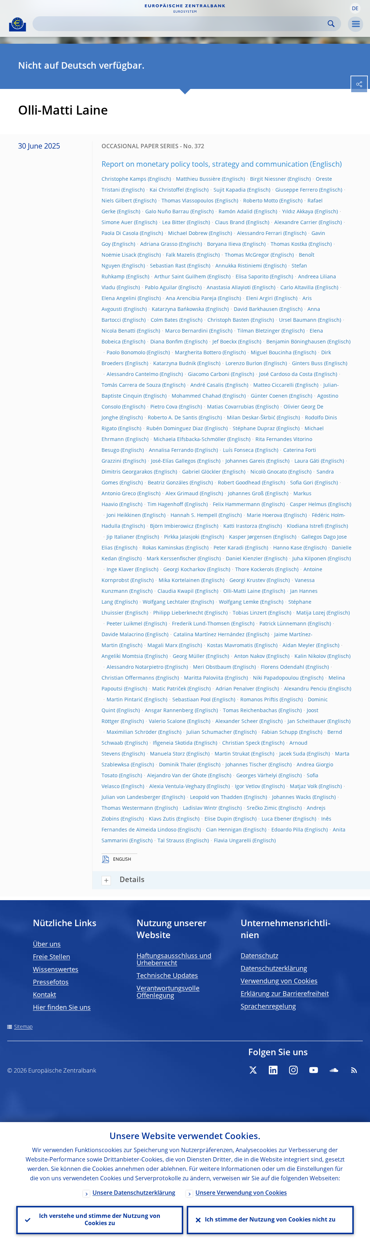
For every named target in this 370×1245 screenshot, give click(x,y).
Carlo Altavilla (297, 287)
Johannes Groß (246, 493)
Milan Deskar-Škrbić (251, 417)
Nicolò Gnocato (268, 472)
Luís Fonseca (238, 450)
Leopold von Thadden (216, 797)
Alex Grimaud (181, 493)
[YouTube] (313, 1070)
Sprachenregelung (268, 1007)
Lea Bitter (173, 222)
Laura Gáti (306, 461)
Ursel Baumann (298, 320)
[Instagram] (293, 1070)
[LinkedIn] (273, 1070)
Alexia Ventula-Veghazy (177, 786)
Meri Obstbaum (212, 667)
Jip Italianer (120, 537)
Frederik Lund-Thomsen (201, 623)
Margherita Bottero (198, 352)
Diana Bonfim (166, 342)
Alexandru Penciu (305, 689)
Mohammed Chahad (196, 396)
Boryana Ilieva (224, 244)
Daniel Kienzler (244, 558)
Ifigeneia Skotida (173, 743)
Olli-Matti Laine (242, 591)
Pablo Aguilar (161, 287)
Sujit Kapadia (230, 190)
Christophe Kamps (124, 179)
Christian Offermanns (128, 678)
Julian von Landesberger (131, 797)
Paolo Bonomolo (126, 352)
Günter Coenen (269, 396)
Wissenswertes (55, 970)
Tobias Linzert (250, 613)
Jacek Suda (292, 754)
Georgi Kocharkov (184, 569)
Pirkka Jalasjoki (181, 537)
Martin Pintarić (125, 699)
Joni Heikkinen (124, 515)
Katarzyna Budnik (174, 363)
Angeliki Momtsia (122, 656)
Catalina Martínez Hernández (209, 634)
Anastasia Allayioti (229, 287)
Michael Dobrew (187, 233)
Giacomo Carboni (208, 374)
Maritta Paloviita (203, 678)
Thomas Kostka (289, 244)
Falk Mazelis (180, 255)
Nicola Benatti (118, 331)
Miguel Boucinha (271, 352)
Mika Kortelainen (179, 580)
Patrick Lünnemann (282, 623)
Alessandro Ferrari (259, 233)
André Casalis (207, 385)
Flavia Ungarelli (232, 840)
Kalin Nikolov (310, 656)
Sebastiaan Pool (191, 699)
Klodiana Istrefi (305, 526)
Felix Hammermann (236, 504)
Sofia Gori (301, 482)
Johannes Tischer (246, 764)
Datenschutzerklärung (274, 969)
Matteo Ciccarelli (273, 385)
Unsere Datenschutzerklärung (133, 1193)
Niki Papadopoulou (276, 678)
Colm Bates (164, 320)
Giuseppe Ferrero (296, 190)
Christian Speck (241, 743)
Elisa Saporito (252, 276)
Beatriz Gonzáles (168, 482)
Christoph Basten (228, 320)
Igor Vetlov (247, 786)
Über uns (47, 944)
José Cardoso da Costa (286, 374)
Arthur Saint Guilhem (180, 276)
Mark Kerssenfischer (171, 558)
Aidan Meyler (299, 645)
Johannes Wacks (291, 797)
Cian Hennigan (224, 830)
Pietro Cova (163, 407)
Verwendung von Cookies (279, 981)
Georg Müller (189, 656)
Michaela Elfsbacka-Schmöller (190, 439)
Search (331, 23)
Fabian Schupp (280, 732)
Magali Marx (162, 645)
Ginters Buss (307, 363)
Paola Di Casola (120, 233)
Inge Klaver (120, 569)
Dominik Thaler (177, 764)
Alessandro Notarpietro (135, 667)
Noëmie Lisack (119, 255)
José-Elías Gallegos (173, 461)
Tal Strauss (171, 840)
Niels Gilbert (117, 201)
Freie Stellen (51, 957)
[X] (253, 1070)
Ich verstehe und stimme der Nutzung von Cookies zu (99, 1220)
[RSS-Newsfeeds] (354, 1070)
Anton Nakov (249, 656)
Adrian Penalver (235, 689)
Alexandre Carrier (295, 222)
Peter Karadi (229, 548)
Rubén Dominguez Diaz (174, 428)
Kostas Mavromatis (230, 645)
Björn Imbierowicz (172, 526)
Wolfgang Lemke (239, 602)
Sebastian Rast (168, 266)
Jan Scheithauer (307, 721)
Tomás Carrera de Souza (131, 385)
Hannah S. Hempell (194, 515)
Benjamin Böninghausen (296, 342)
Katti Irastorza (240, 526)
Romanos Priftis (259, 699)
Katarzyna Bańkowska (178, 309)
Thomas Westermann (127, 808)
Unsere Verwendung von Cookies (241, 1193)
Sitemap (23, 1027)
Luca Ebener (277, 819)
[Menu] (355, 24)
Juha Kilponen (309, 558)
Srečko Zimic (262, 808)
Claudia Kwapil (176, 591)
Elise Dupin (218, 819)
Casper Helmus (308, 504)
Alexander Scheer (236, 721)
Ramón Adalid (236, 211)
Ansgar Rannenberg (169, 710)
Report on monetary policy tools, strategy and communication (205, 164)
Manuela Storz (167, 754)
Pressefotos (51, 982)
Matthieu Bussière (198, 179)
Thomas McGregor (247, 255)
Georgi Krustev (247, 580)
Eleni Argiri (259, 298)
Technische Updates (167, 976)
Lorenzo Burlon (243, 363)
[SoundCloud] (334, 1070)
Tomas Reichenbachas (250, 710)
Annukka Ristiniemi (238, 266)
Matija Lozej (310, 613)
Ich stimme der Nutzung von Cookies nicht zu (270, 1220)
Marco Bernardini (186, 331)
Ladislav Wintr (200, 808)
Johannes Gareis (245, 461)
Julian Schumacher (209, 732)
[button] (355, 8)
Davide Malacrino (123, 634)
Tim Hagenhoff (165, 504)
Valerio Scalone (167, 721)
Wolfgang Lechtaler (166, 602)
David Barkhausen (256, 309)
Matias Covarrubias (230, 407)
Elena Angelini (119, 298)
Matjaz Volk (303, 786)
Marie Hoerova (264, 515)
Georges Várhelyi (256, 775)
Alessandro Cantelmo (132, 374)
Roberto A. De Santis (172, 417)
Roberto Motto (260, 201)
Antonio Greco (119, 493)
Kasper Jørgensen (250, 537)
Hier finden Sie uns (62, 1008)
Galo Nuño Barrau (167, 211)
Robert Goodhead (239, 482)
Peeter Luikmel (124, 623)
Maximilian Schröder (132, 732)
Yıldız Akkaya (297, 211)
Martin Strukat (232, 754)
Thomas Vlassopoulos (188, 201)
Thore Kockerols (254, 569)
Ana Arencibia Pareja (191, 298)
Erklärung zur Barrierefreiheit (285, 994)
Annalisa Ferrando (171, 450)
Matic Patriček (169, 689)
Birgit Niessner (268, 179)
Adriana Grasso (158, 244)
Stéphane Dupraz (254, 428)
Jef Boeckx (224, 342)
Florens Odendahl (282, 667)
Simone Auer (117, 222)
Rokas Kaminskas (163, 548)
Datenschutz (259, 956)
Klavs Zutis (162, 819)
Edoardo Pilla (287, 830)
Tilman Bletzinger (258, 331)
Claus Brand (230, 222)
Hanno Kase (287, 548)
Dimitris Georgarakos (127, 472)
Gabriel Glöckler (201, 472)
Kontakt (44, 995)
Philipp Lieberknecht (178, 613)
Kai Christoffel (167, 190)
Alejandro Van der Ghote (177, 775)
